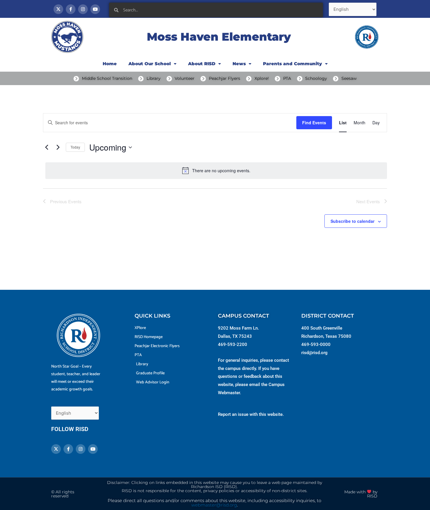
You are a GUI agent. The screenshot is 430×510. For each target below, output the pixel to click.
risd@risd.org (314, 352)
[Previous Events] (46, 147)
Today (75, 146)
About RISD (201, 63)
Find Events (314, 122)
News (239, 63)
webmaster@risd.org (214, 505)
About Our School (149, 63)
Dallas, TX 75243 (235, 336)
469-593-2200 (232, 344)
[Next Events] (57, 147)
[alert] (216, 170)
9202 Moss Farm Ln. (238, 328)
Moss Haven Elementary (219, 37)
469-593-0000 (316, 344)
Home (110, 63)
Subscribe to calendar (352, 221)
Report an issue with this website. (251, 414)
